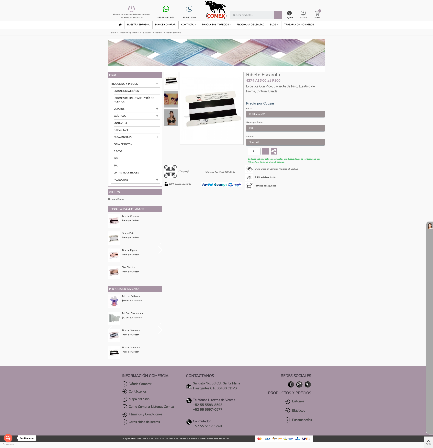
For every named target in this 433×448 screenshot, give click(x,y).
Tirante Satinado (131, 330)
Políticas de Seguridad (265, 185)
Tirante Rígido (129, 250)
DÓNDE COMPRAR (165, 24)
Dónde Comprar (140, 384)
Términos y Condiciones (145, 414)
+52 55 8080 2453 (165, 17)
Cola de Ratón (123, 144)
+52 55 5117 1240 (207, 426)
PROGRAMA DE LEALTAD (250, 24)
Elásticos (120, 115)
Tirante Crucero (130, 216)
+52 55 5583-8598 (207, 405)
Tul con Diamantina (132, 313)
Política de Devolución (265, 177)
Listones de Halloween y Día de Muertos (134, 100)
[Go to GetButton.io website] (8, 444)
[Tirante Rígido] (114, 255)
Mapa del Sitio (139, 399)
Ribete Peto (128, 233)
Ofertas (114, 192)
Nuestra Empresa (138, 24)
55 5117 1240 (189, 17)
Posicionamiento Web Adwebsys (213, 438)
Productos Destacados (124, 289)
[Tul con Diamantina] (114, 318)
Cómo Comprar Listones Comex (151, 407)
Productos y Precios (215, 24)
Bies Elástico (128, 267)
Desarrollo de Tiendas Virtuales (180, 438)
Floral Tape (121, 130)
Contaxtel (120, 123)
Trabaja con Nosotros (299, 24)
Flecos (118, 151)
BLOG (273, 24)
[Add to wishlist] (265, 151)
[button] (160, 243)
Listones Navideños (126, 91)
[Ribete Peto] (114, 238)
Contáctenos (138, 391)
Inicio (112, 75)
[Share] (274, 151)
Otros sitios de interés (144, 422)
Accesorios (121, 179)
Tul (116, 165)
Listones (119, 108)
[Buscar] (278, 15)
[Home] (120, 25)
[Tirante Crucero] (114, 221)
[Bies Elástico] (114, 272)
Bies (116, 158)
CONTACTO (187, 24)
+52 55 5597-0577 (207, 409)
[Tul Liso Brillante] (114, 301)
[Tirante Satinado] (114, 335)
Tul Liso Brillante (131, 296)
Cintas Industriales (126, 172)
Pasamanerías (123, 137)
